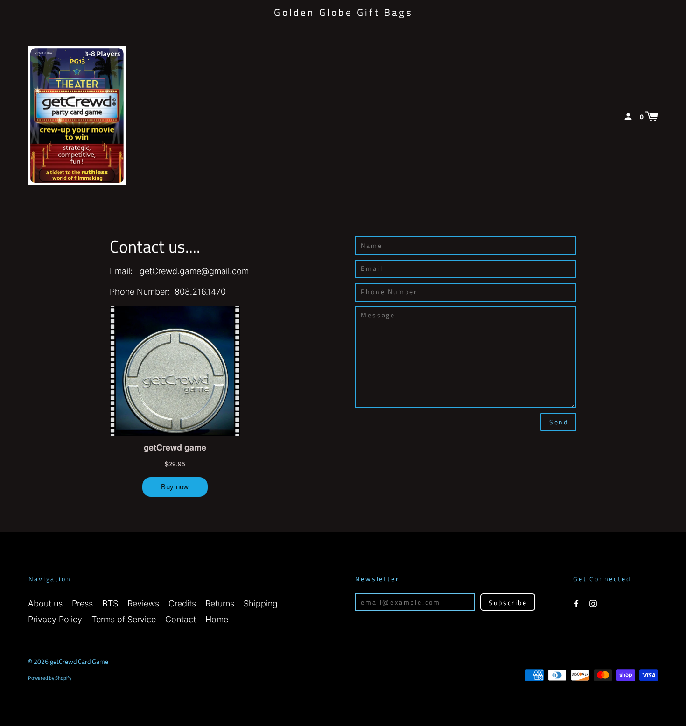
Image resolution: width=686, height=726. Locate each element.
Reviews (143, 603)
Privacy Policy (55, 619)
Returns (219, 603)
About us (45, 603)
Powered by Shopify (49, 678)
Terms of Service (123, 619)
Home (216, 619)
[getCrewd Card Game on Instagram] (593, 602)
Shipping (261, 603)
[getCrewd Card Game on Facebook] (576, 602)
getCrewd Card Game (79, 661)
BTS (110, 603)
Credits (182, 603)
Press (82, 603)
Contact (180, 619)
